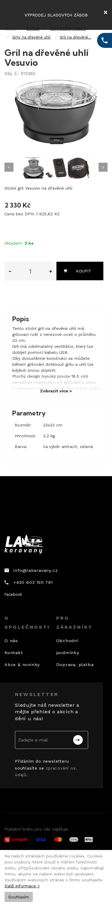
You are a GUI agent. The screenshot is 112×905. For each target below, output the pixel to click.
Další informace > (22, 885)
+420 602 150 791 (33, 582)
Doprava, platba (75, 664)
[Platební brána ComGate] (48, 839)
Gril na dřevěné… (75, 37)
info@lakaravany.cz (35, 570)
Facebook (13, 594)
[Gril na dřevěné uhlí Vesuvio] (56, 112)
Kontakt (13, 652)
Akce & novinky (22, 664)
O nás (11, 640)
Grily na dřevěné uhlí (31, 37)
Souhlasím (18, 897)
